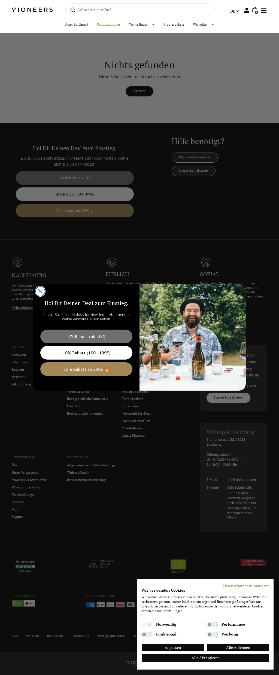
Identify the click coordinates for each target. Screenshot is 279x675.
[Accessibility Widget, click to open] (270, 338)
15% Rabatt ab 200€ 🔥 (86, 369)
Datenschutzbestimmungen (246, 585)
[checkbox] (146, 624)
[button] (263, 9)
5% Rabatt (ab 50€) (86, 336)
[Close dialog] (40, 291)
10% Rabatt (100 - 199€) (86, 353)
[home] (32, 10)
